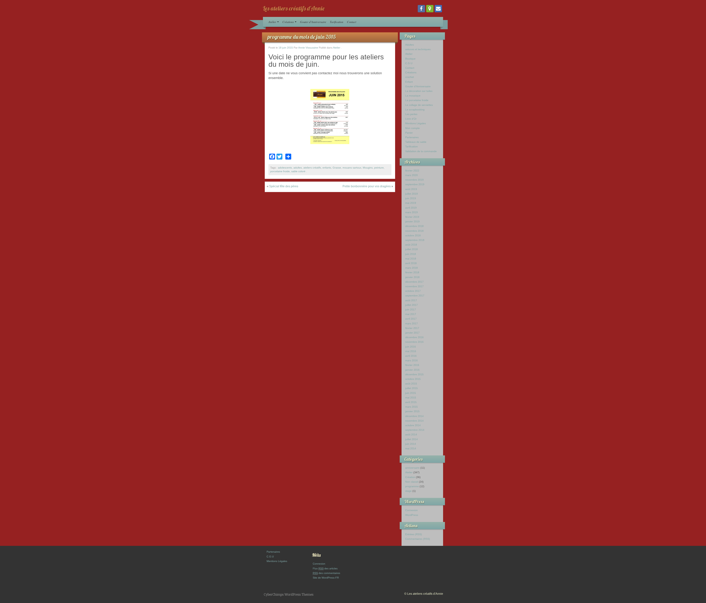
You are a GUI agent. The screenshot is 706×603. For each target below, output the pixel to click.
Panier (409, 132)
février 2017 (412, 328)
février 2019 (412, 216)
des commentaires (326, 573)
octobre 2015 (413, 378)
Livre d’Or (411, 118)
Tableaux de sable (415, 141)
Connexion (411, 510)
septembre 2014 (414, 429)
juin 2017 (410, 309)
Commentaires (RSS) (417, 538)
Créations (288, 22)
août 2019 (411, 189)
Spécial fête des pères (283, 186)
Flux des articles (325, 568)
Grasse (337, 167)
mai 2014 (410, 448)
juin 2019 (410, 198)
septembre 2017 (414, 295)
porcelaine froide (280, 171)
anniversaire (412, 467)
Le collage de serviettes (419, 104)
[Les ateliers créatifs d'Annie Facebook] (421, 8)
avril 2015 (411, 402)
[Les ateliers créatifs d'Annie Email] (438, 8)
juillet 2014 (411, 439)
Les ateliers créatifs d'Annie (294, 8)
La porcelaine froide (416, 100)
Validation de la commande (421, 151)
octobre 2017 (413, 290)
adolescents (285, 167)
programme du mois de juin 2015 (302, 36)
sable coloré (298, 171)
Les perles (411, 114)
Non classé (411, 481)
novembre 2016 (414, 341)
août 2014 (411, 434)
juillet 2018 (411, 249)
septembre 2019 (414, 184)
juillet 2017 (411, 304)
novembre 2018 (414, 230)
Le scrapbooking (415, 109)
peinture (379, 167)
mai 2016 (410, 351)
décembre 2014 (414, 416)
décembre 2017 (414, 281)
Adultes (409, 44)
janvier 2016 (412, 369)
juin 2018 (410, 254)
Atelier (272, 22)
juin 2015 (410, 392)
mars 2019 (411, 212)
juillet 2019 (411, 193)
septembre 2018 (414, 240)
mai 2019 (410, 202)
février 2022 (412, 170)
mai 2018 (410, 258)
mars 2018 (411, 267)
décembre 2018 (414, 226)
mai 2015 (410, 397)
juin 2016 (410, 346)
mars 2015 (411, 406)
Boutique (410, 58)
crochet (409, 77)
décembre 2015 (414, 374)
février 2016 (412, 365)
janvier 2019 (412, 221)
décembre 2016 (414, 337)
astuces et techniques (418, 49)
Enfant (409, 81)
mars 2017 (411, 323)
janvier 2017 (412, 332)
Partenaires (412, 137)
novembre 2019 (414, 179)
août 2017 (411, 300)
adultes (297, 167)
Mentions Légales (415, 123)
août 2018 (411, 244)
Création (410, 477)
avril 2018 (411, 263)
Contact (351, 22)
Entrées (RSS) (413, 534)
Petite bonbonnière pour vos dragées (367, 186)
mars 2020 (411, 175)
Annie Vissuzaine (308, 47)
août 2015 (411, 383)
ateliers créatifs (312, 167)
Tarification (336, 22)
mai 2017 (410, 314)
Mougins (368, 167)
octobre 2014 (413, 425)
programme (412, 486)
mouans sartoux (352, 167)
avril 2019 (411, 207)
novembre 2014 (414, 420)
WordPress (411, 514)
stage (408, 490)
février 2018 (412, 272)
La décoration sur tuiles (418, 91)
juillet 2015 (411, 388)
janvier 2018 (412, 277)
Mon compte (412, 128)
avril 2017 (411, 318)
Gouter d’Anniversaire (313, 22)
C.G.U (408, 63)
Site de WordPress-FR (326, 577)
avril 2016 (411, 355)
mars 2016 (411, 360)
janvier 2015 (412, 411)
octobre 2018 (413, 235)
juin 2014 (410, 443)
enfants (326, 167)
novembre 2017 (414, 286)
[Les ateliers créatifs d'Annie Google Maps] (430, 8)
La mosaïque (412, 95)
